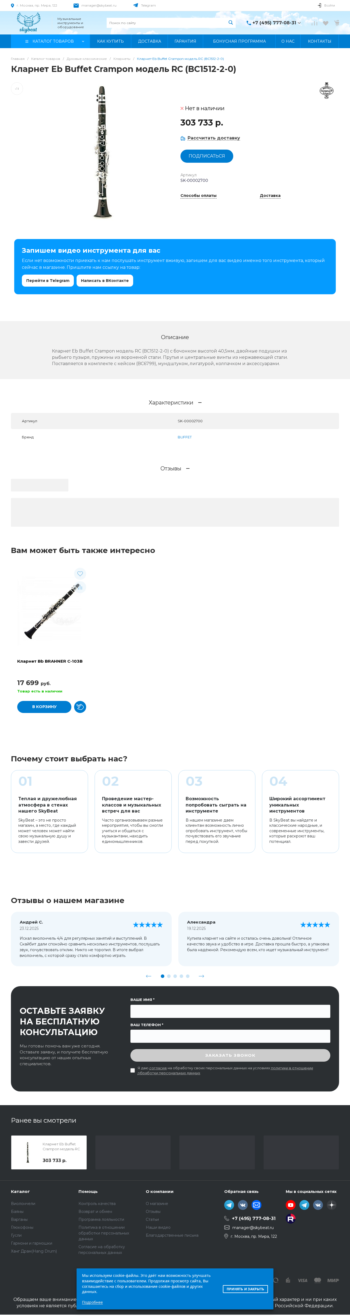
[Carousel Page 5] (187, 976)
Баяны (17, 1211)
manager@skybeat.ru (98, 5)
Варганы (19, 1219)
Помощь (88, 1191)
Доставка (270, 196)
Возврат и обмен (95, 1211)
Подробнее (92, 1302)
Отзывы (153, 1211)
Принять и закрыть (245, 1289)
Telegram (148, 5)
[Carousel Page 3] (175, 976)
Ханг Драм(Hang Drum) (34, 1251)
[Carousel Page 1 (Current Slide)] (162, 976)
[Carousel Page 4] (181, 976)
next (201, 976)
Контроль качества (97, 1203)
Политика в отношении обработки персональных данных (103, 1233)
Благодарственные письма (172, 1235)
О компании (160, 1191)
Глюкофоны (22, 1227)
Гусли (16, 1235)
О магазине (157, 1203)
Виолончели (23, 1203)
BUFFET (185, 437)
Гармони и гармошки (31, 1243)
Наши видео (158, 1227)
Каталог (20, 1191)
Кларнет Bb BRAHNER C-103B (50, 661)
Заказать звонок (230, 1055)
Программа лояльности (101, 1219)
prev (148, 976)
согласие (158, 1068)
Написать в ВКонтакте (105, 280)
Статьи (152, 1219)
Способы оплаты (198, 196)
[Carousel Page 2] (169, 976)
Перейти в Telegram (47, 280)
